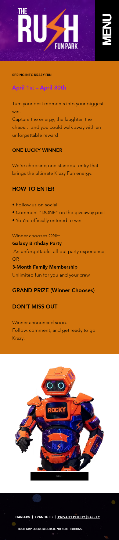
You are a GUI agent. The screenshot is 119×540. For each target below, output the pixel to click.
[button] (107, 30)
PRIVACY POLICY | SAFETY (78, 517)
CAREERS (22, 517)
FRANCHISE (44, 517)
